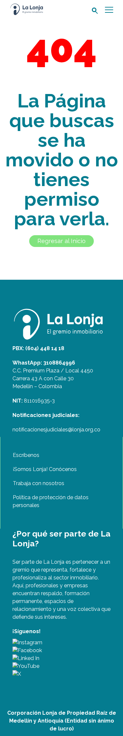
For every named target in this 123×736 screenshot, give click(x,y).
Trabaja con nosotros (38, 483)
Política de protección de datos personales (51, 501)
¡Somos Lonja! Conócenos (45, 469)
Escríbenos (26, 455)
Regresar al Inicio (61, 240)
